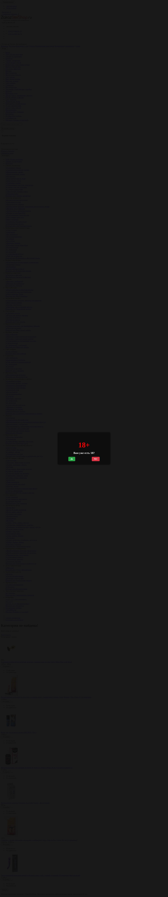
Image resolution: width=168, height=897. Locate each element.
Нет (95, 459)
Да (72, 459)
